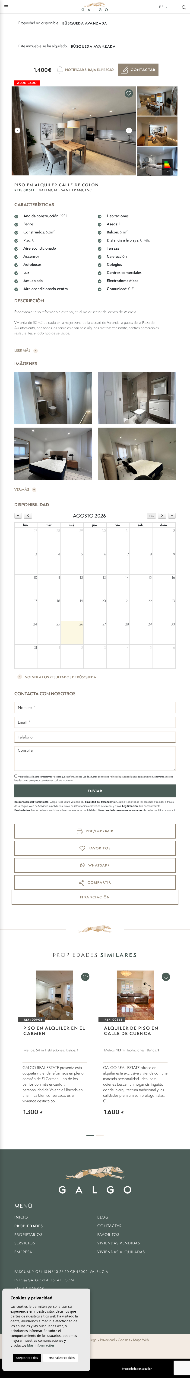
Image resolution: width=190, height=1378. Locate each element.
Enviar (95, 790)
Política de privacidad (120, 776)
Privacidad (107, 1340)
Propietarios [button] (28, 1234)
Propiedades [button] (28, 1225)
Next (128, 130)
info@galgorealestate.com (44, 1280)
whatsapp (98, 865)
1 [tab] (90, 1135)
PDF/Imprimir (99, 831)
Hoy (151, 516)
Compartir (99, 882)
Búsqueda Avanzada (84, 23)
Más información (40, 1345)
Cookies (124, 1340)
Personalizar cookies (61, 1358)
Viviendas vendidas (118, 1243)
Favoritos (108, 1234)
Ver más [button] (22, 489)
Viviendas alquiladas (121, 1251)
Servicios (24, 1243)
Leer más (22, 350)
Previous (17, 130)
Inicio (21, 1217)
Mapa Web (141, 1340)
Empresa (23, 1251)
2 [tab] (100, 1135)
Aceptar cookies (27, 1358)
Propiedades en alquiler (137, 1369)
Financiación (95, 897)
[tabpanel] (55, 1047)
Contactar (109, 1225)
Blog (103, 1217)
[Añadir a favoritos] (129, 93)
